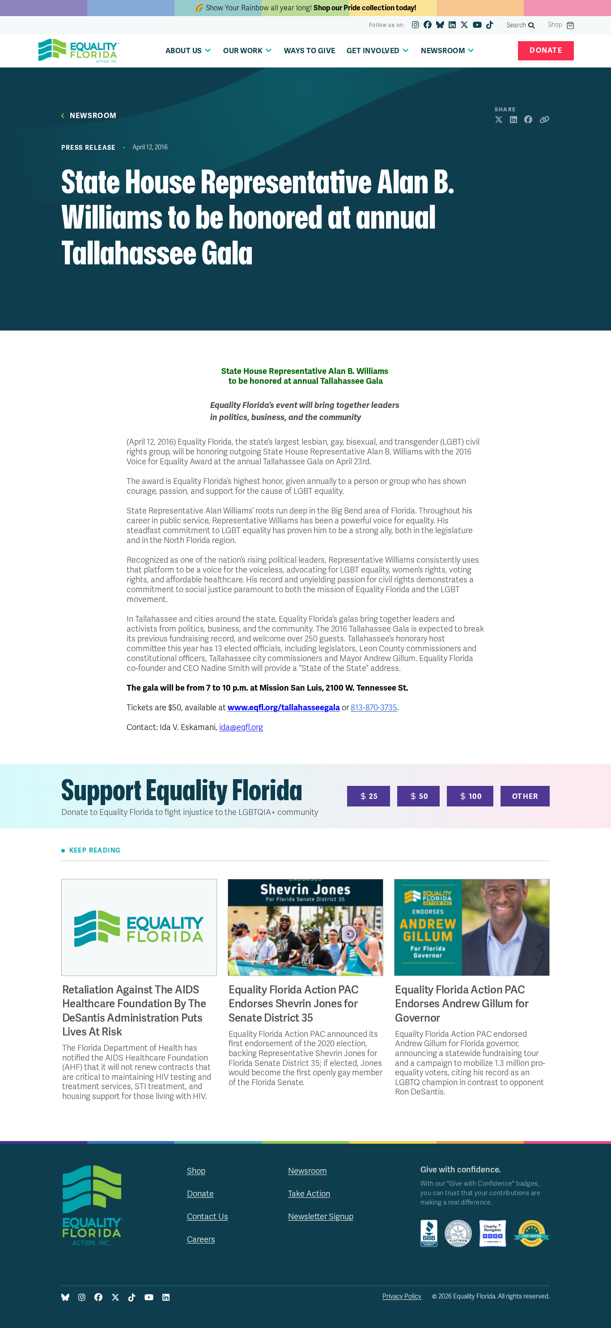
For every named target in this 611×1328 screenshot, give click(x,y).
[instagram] (415, 25)
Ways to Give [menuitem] (309, 51)
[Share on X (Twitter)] (499, 120)
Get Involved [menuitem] (373, 51)
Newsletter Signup (320, 1217)
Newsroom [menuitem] (443, 51)
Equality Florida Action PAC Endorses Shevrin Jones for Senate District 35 (294, 1004)
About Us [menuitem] (183, 51)
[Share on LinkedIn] (513, 120)
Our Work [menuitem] (243, 51)
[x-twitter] (464, 25)
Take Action (309, 1194)
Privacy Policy (401, 1296)
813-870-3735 (374, 708)
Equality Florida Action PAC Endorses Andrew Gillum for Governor (462, 1004)
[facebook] (428, 25)
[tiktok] (489, 25)
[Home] (78, 51)
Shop (555, 25)
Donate (546, 50)
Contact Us (207, 1217)
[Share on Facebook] (528, 120)
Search (516, 25)
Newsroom (93, 116)
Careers (201, 1239)
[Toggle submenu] (207, 50)
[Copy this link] (544, 120)
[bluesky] (440, 25)
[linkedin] (452, 25)
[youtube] (477, 25)
